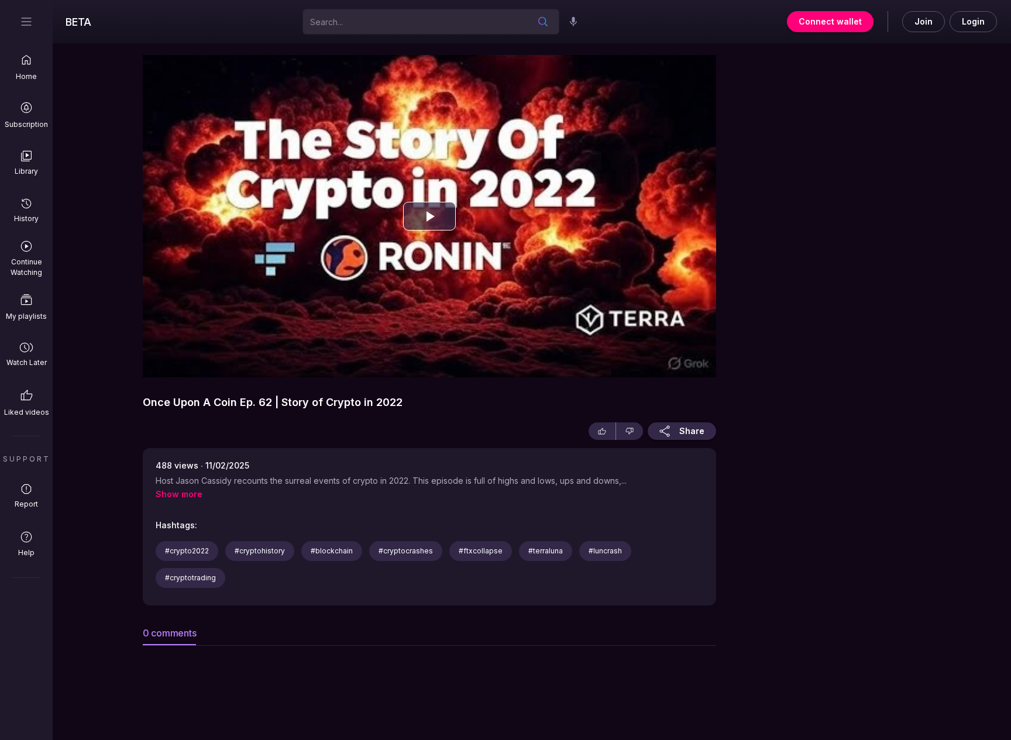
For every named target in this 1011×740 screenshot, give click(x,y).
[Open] (543, 21)
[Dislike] (629, 431)
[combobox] (414, 21)
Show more (179, 494)
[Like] (602, 431)
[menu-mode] (26, 21)
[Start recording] (573, 21)
